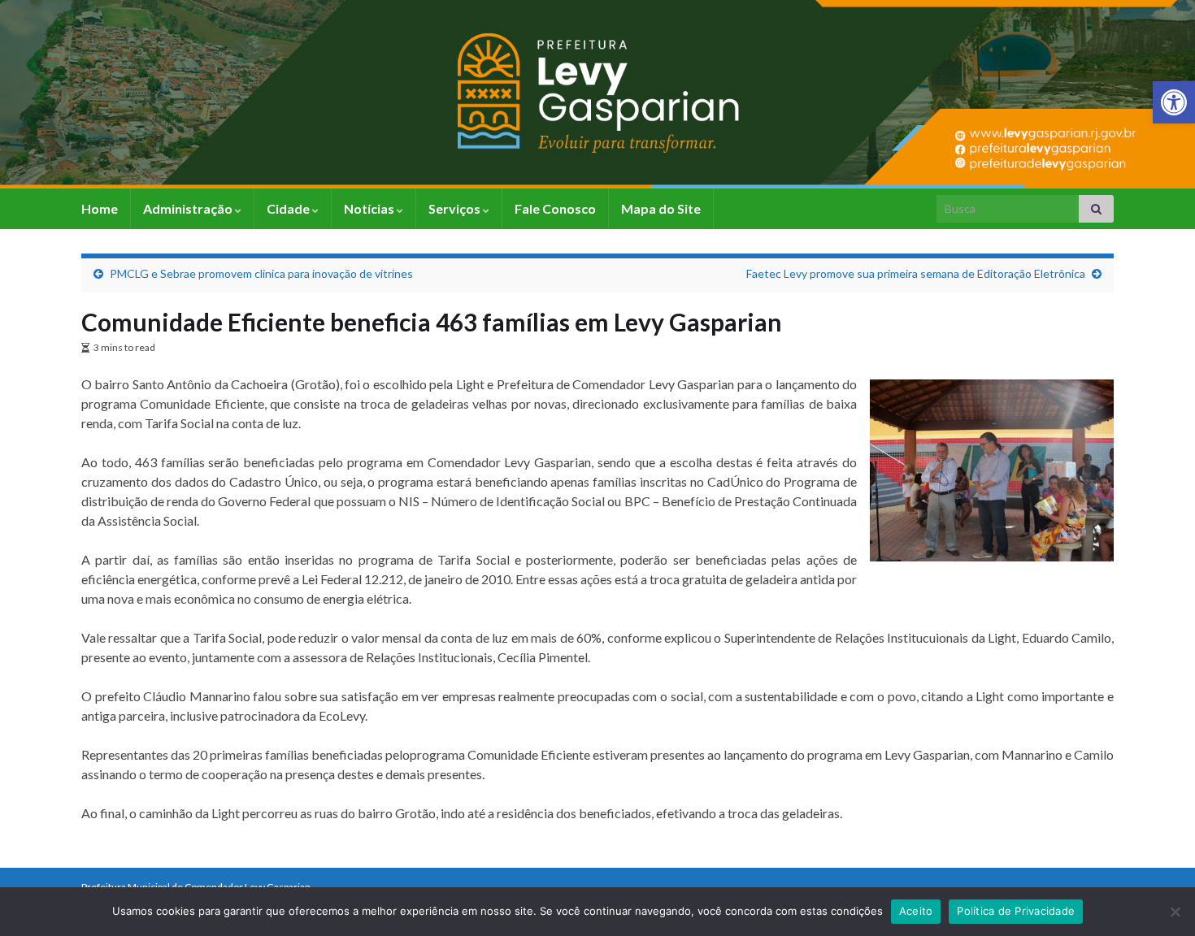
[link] (1174, 102)
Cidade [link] (289, 208)
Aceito (916, 910)
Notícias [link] (370, 208)
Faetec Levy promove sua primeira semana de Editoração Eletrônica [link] (915, 273)
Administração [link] (189, 208)
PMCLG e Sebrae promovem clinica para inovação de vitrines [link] (261, 273)
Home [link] (99, 208)
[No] (1175, 912)
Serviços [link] (455, 208)
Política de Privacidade (1016, 910)
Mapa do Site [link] (661, 208)
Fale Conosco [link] (555, 208)
